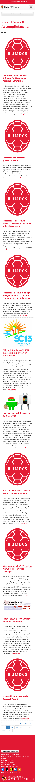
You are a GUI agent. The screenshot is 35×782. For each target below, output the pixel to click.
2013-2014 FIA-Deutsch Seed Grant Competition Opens (16, 492)
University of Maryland (17, 2)
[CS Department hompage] (17, 777)
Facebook (2, 769)
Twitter (7, 769)
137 (25, 727)
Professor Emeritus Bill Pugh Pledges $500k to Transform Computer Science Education (16, 295)
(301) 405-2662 (13, 766)
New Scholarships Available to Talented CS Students (17, 620)
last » (9, 730)
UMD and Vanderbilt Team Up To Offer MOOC (16, 414)
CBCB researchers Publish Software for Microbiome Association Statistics (15, 78)
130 (25, 724)
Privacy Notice (16, 773)
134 (12, 727)
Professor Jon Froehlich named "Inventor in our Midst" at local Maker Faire (17, 223)
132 (3, 727)
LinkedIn (15, 769)
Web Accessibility (6, 773)
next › (4, 730)
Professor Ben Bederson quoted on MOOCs (14, 159)
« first (4, 724)
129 (21, 724)
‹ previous (11, 724)
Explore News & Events (17, 14)
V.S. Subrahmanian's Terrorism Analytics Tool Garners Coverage (17, 569)
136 (21, 727)
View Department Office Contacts (10, 751)
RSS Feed (19, 769)
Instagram (11, 769)
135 (17, 727)
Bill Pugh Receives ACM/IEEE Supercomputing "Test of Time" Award (16, 353)
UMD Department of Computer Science (14, 7)
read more (19, 115)
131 (30, 724)
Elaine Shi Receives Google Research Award (15, 697)
